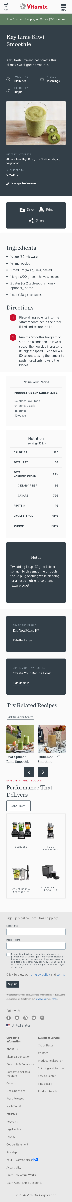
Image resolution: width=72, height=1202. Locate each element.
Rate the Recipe (22, 640)
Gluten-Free (13, 159)
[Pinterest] (25, 1018)
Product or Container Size (35, 393)
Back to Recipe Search (20, 717)
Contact (43, 1053)
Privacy (10, 1137)
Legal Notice (13, 1129)
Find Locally (45, 1084)
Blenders (21, 846)
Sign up (12, 984)
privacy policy (40, 974)
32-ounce (20, 415)
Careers (11, 1083)
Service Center (47, 1076)
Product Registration (50, 1060)
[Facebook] (8, 1018)
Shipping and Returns (51, 1068)
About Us (12, 1049)
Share (40, 220)
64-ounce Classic (24, 406)
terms (61, 974)
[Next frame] (43, 772)
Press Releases (15, 1098)
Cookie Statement (17, 1144)
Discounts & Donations (20, 1064)
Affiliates (11, 1114)
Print (49, 209)
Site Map (11, 1152)
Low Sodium (43, 159)
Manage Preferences (23, 183)
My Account (13, 1106)
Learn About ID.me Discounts (24, 1183)
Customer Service (49, 1038)
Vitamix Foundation (18, 1056)
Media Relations (15, 1091)
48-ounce (20, 411)
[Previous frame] (29, 772)
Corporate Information (13, 1039)
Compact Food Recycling (50, 889)
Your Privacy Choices (19, 1160)
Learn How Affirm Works (21, 1175)
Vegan (55, 159)
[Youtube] (34, 1018)
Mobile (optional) (13, 940)
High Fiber (28, 159)
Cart (6, 9)
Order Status (45, 1045)
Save (30, 209)
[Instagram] (42, 1018)
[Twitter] (17, 1018)
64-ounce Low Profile (27, 401)
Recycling (12, 1121)
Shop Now (18, 805)
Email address (12, 926)
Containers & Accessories (21, 890)
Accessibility (13, 1167)
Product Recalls (47, 1091)
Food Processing (51, 848)
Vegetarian (12, 163)
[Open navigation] (63, 5)
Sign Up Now (21, 683)
